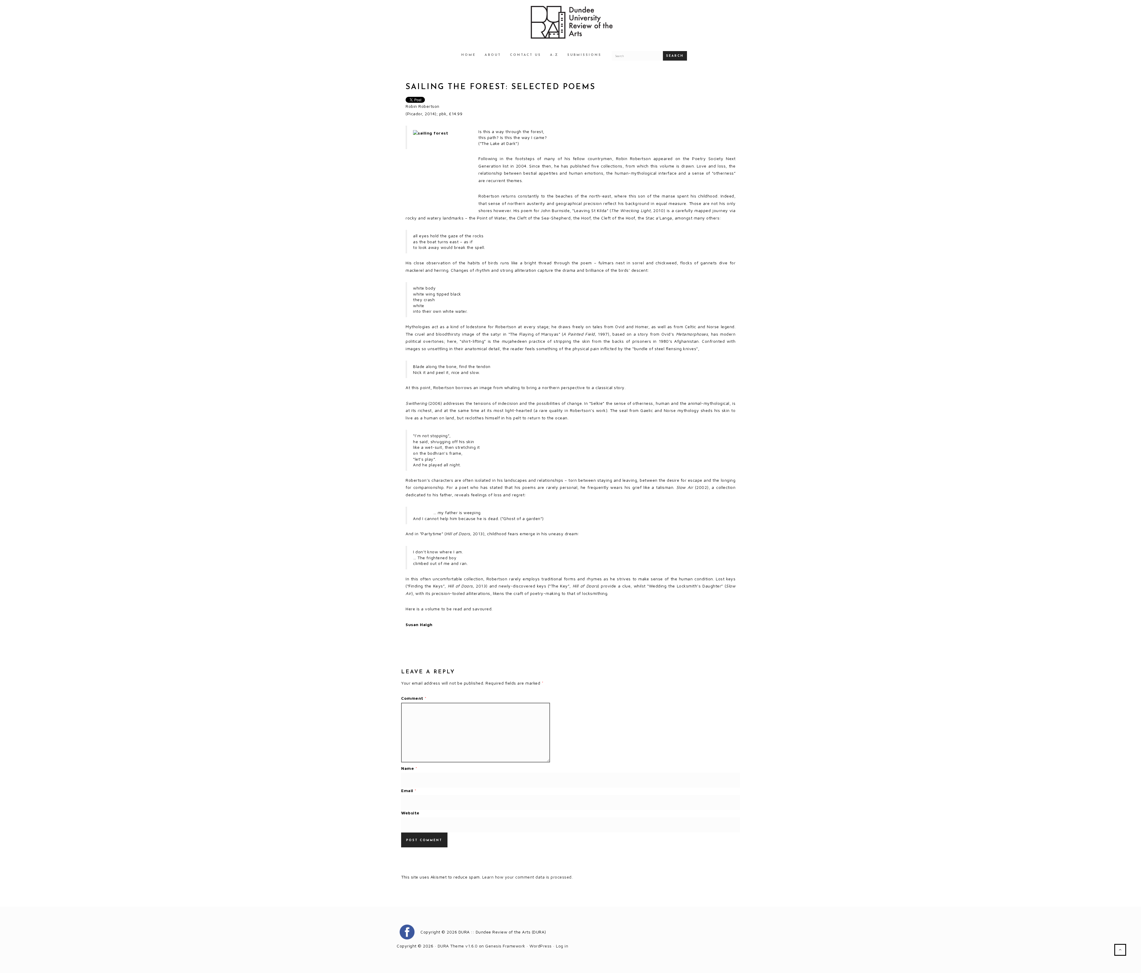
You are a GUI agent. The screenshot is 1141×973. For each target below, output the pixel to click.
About (493, 55)
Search (675, 56)
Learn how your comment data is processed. (527, 876)
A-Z (554, 55)
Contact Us (525, 55)
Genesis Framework (505, 945)
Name (409, 768)
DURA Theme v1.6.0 (458, 945)
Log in (562, 945)
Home (468, 55)
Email (409, 790)
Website (410, 812)
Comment (414, 698)
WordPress (540, 945)
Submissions (584, 55)
